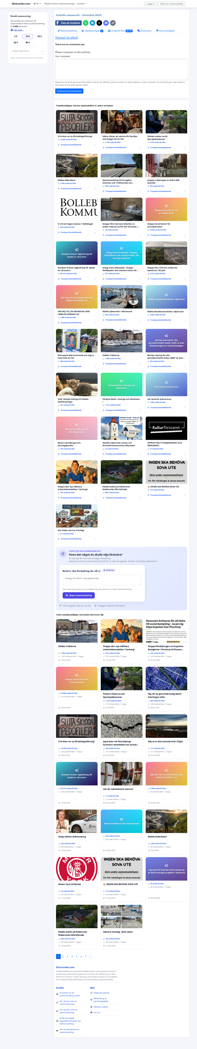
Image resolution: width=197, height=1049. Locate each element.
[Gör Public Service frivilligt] (77, 523)
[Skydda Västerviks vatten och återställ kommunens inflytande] (121, 437)
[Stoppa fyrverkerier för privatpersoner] (166, 218)
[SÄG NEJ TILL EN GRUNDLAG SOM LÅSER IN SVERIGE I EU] (77, 305)
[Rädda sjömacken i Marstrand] (121, 304)
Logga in (150, 4)
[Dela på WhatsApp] (85, 23)
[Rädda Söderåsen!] (77, 173)
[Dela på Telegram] (92, 23)
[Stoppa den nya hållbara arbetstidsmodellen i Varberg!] (77, 480)
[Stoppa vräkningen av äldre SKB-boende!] (166, 174)
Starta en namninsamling (171, 4)
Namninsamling (68, 30)
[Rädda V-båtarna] (121, 348)
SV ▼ (38, 4)
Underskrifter (121, 30)
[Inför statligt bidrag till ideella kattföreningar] (77, 393)
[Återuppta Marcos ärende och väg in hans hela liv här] (77, 349)
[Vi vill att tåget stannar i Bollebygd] (77, 216)
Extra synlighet (166, 30)
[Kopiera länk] (113, 23)
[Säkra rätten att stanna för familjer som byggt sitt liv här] (121, 130)
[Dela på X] (99, 23)
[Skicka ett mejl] (106, 23)
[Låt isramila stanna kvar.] (166, 392)
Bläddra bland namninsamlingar (59, 4)
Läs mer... (18, 30)
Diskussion (146, 30)
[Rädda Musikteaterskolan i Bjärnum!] (166, 304)
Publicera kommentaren (69, 91)
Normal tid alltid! (66, 37)
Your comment (62, 56)
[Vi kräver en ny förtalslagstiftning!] (77, 129)
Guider (60, 987)
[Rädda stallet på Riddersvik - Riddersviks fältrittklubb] (121, 480)
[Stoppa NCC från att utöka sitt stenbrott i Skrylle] (166, 261)
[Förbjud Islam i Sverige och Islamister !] (121, 393)
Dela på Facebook (70, 22)
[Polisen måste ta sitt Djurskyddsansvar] (166, 130)
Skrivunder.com (21, 3)
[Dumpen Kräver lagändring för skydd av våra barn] (77, 261)
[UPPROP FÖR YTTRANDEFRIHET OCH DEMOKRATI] (166, 437)
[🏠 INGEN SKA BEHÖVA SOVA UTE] (166, 479)
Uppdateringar (93, 30)
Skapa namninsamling (80, 595)
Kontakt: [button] (81, 4)
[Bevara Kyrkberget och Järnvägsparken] (77, 437)
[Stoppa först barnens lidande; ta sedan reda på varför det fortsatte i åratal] (121, 218)
